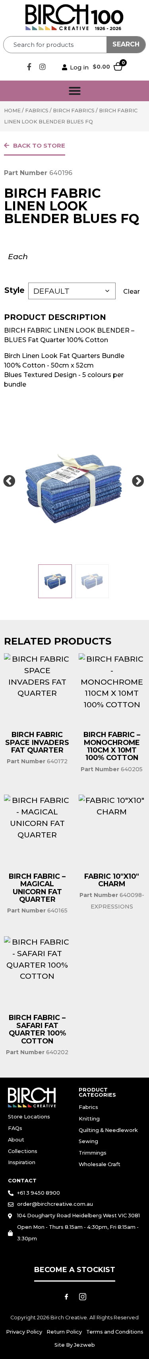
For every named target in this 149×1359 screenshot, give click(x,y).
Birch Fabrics (74, 111)
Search (125, 44)
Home (12, 111)
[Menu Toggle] (74, 91)
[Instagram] (42, 66)
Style (14, 290)
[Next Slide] (138, 481)
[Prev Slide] (9, 481)
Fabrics (36, 111)
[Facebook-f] (29, 66)
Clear (131, 291)
